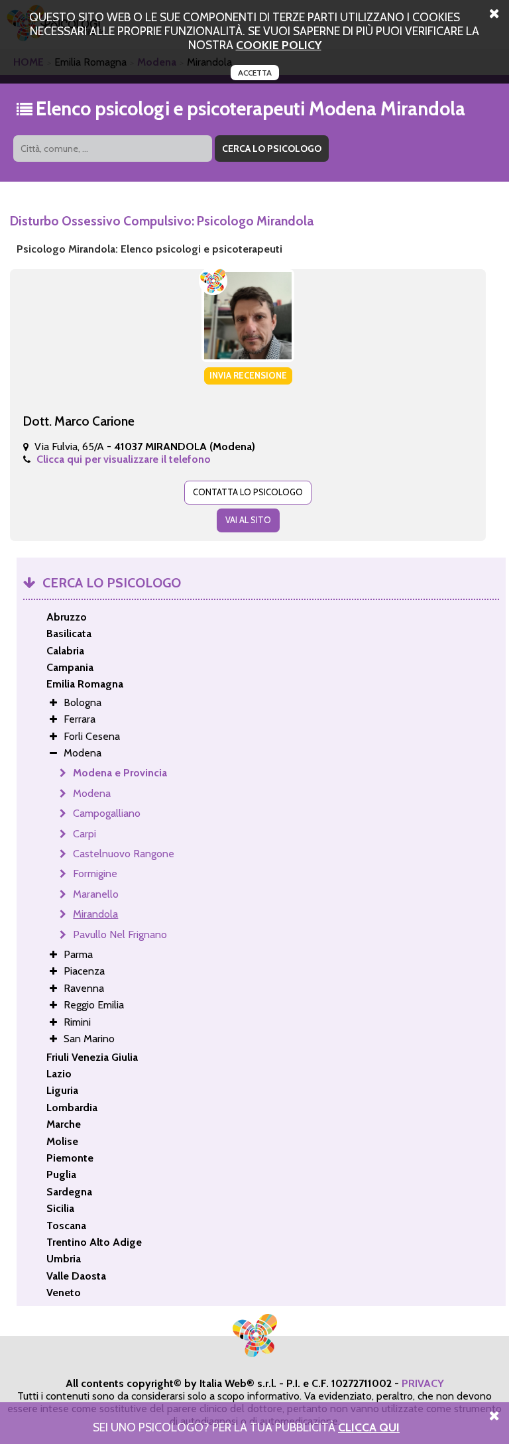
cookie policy (278, 45)
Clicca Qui (369, 1427)
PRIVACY (423, 1383)
